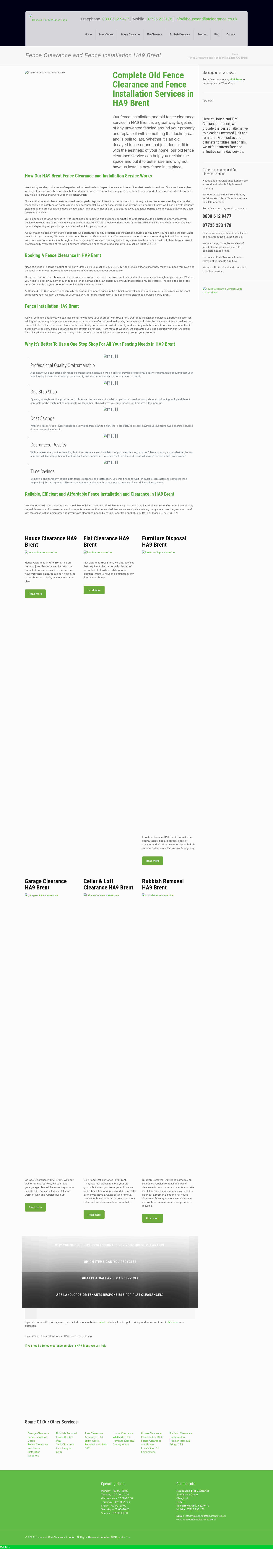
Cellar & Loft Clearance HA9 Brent (108, 884)
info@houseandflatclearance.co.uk (206, 19)
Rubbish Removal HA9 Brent (163, 884)
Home (235, 53)
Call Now (5, 1547)
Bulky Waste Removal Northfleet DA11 (95, 1444)
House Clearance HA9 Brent (51, 541)
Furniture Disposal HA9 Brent (164, 541)
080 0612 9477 (116, 19)
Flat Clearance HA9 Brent (106, 541)
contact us (103, 1322)
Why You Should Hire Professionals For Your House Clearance (110, 1245)
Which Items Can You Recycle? (110, 1262)
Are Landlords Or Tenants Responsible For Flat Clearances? (110, 1295)
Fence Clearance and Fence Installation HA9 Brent (218, 57)
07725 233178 (159, 19)
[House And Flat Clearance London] (52, 31)
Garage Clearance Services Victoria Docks (38, 1437)
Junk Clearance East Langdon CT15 (65, 1448)
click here (172, 1322)
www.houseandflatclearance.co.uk (196, 1519)
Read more (35, 593)
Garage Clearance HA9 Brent (46, 884)
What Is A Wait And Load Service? (110, 1278)
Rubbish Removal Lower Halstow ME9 (66, 1437)
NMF (114, 1537)
